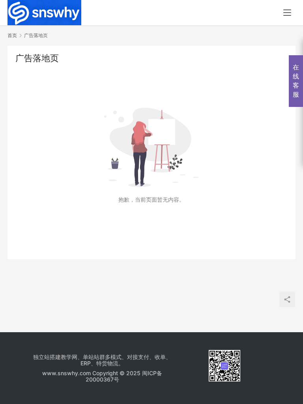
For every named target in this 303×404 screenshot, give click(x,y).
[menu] (287, 13)
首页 (12, 35)
